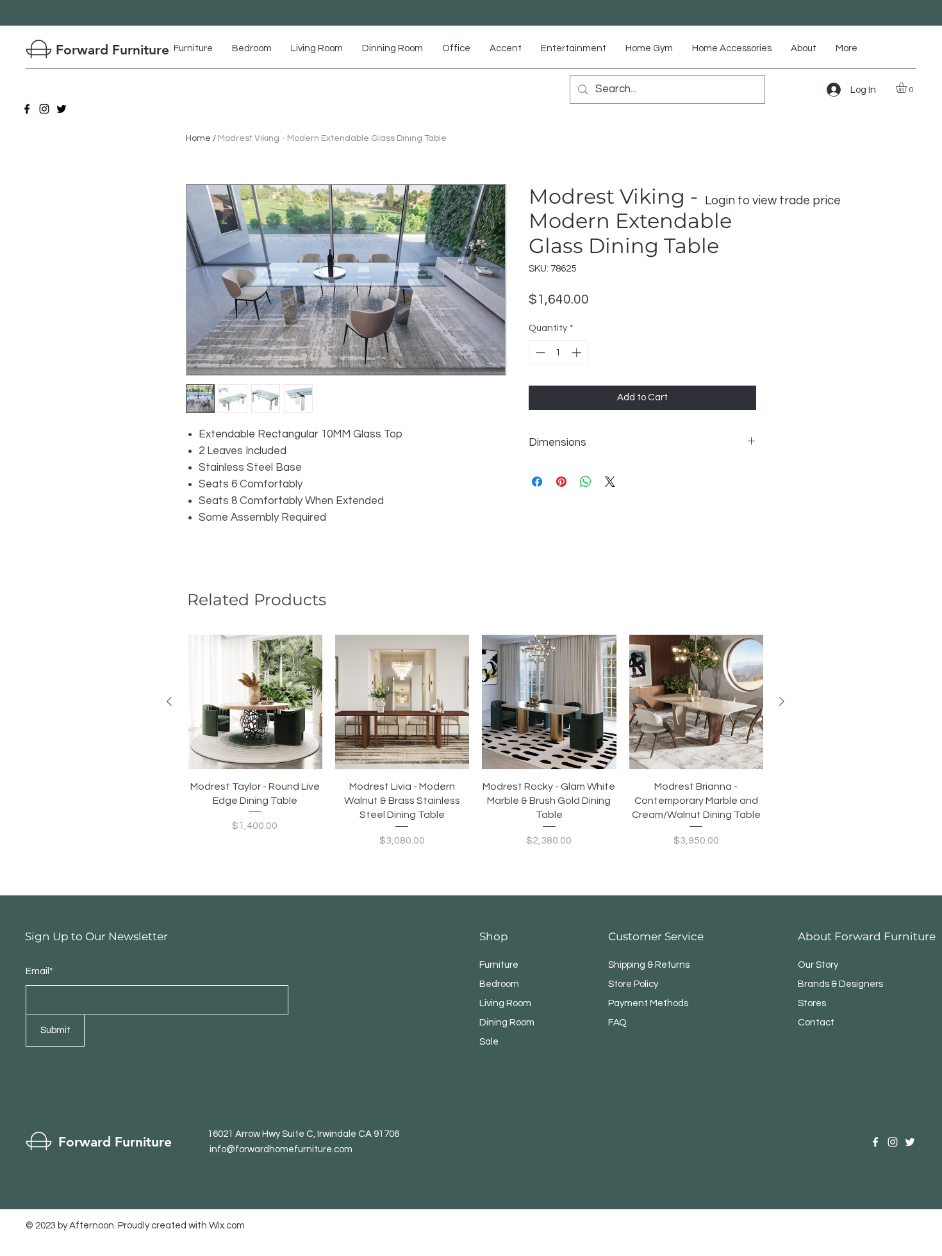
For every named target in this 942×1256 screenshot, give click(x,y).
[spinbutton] (558, 352)
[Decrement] (539, 352)
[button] (908, 87)
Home (198, 138)
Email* (39, 971)
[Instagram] (44, 108)
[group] (475, 741)
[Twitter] (61, 108)
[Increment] (577, 352)
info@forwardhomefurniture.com (281, 1149)
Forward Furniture (112, 50)
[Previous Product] (169, 701)
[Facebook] (27, 108)
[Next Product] (781, 701)
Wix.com (227, 1225)
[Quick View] (255, 702)
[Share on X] (610, 481)
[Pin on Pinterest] (561, 481)
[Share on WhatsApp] (585, 481)
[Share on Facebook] (537, 481)
